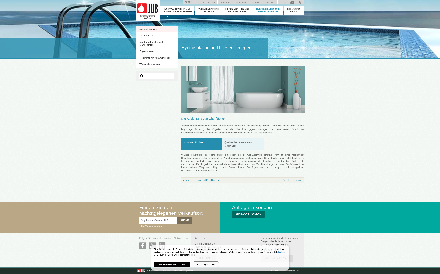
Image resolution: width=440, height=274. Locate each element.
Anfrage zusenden (292, 2)
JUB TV (283, 2)
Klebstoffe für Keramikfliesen (154, 57)
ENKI (298, 271)
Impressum (189, 271)
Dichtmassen (146, 35)
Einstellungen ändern (206, 264)
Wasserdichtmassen (150, 64)
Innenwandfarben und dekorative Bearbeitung (177, 10)
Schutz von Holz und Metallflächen (237, 10)
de (195, 2)
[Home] (162, 16)
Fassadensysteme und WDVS (208, 10)
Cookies (275, 271)
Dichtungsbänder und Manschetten (151, 43)
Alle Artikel (209, 2)
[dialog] (220, 258)
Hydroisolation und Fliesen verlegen (268, 10)
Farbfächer (226, 2)
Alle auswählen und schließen (172, 264)
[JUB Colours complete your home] (148, 9)
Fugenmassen (147, 51)
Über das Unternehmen (263, 2)
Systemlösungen (148, 29)
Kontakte (241, 2)
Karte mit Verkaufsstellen (300, 2)
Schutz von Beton (294, 10)
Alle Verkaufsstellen (151, 226)
